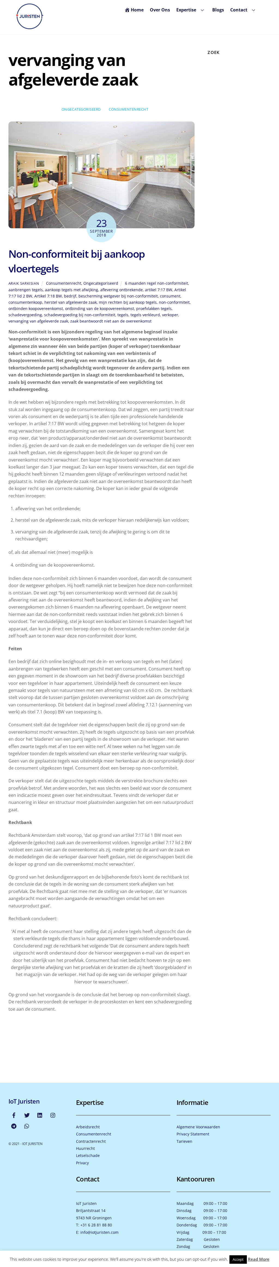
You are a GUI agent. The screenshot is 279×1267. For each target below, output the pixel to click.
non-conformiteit (174, 302)
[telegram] (13, 1125)
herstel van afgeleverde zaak (70, 302)
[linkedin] (40, 1114)
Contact (238, 10)
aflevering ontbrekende (121, 289)
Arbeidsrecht (88, 1126)
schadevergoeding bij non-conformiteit (79, 314)
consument (170, 296)
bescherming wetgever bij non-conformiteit (118, 296)
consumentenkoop (25, 302)
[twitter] (27, 1114)
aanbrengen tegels (25, 289)
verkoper (170, 314)
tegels (122, 314)
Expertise (186, 10)
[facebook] (13, 1114)
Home (137, 10)
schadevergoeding (25, 314)
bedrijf (70, 296)
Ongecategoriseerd (81, 109)
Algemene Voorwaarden (198, 1126)
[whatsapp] (27, 1125)
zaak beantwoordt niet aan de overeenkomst (110, 321)
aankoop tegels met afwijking (71, 289)
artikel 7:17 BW (158, 289)
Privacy (82, 1162)
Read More (258, 1259)
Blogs (218, 10)
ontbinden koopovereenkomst (35, 308)
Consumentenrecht (128, 109)
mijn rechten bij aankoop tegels (128, 302)
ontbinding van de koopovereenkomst (99, 308)
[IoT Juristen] (29, 27)
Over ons (160, 10)
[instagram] (53, 1114)
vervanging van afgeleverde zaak (38, 321)
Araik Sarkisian (23, 283)
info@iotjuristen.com (99, 1232)
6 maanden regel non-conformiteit (156, 283)
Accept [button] (238, 1259)
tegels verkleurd (145, 314)
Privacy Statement (193, 1134)
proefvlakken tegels (154, 308)
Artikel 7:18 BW (48, 296)
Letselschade (88, 1155)
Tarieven (184, 1141)
